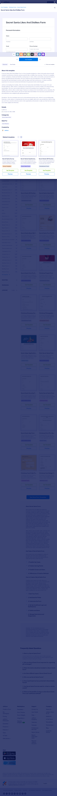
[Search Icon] (54, 7)
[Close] (54, 2)
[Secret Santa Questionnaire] (28, 148)
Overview (5, 64)
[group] (10, 159)
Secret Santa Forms (21, 7)
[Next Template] (40, 59)
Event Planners (5, 123)
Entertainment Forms (44, 166)
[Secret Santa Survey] (10, 148)
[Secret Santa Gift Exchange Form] (46, 148)
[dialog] (28, 398)
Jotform (6, 130)
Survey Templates (7, 166)
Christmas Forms (12, 7)
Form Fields (12, 64)
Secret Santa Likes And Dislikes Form (13, 10)
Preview (10, 174)
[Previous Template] (17, 59)
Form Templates (4, 7)
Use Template (28, 59)
